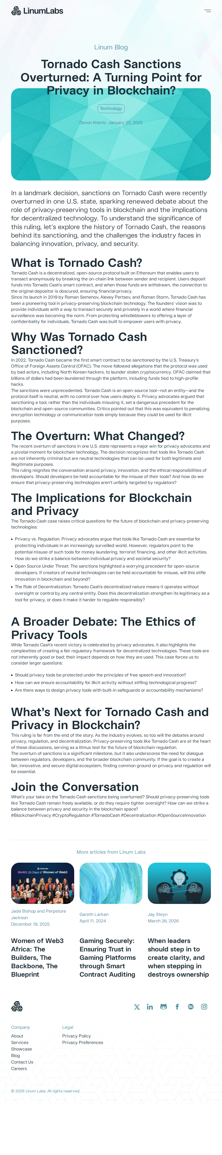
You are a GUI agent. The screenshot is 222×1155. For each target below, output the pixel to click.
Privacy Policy (76, 1036)
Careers (19, 1069)
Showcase (21, 1049)
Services (19, 1042)
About (17, 1036)
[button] (204, 10)
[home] (37, 10)
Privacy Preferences (82, 1042)
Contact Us (22, 1062)
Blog (15, 1055)
